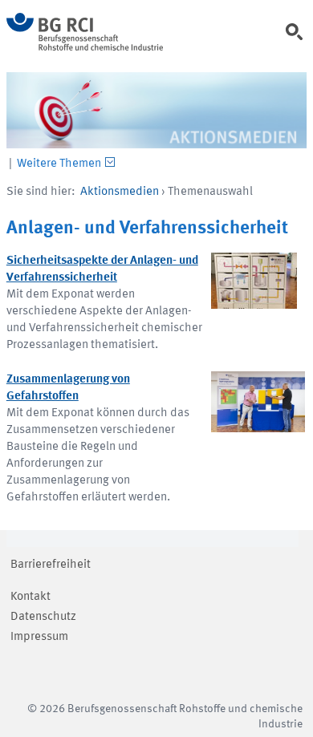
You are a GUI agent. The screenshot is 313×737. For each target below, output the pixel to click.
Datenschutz (43, 617)
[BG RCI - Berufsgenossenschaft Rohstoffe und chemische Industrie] (84, 48)
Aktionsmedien (119, 192)
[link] (297, 39)
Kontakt (30, 597)
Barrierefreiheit (50, 565)
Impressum (39, 637)
